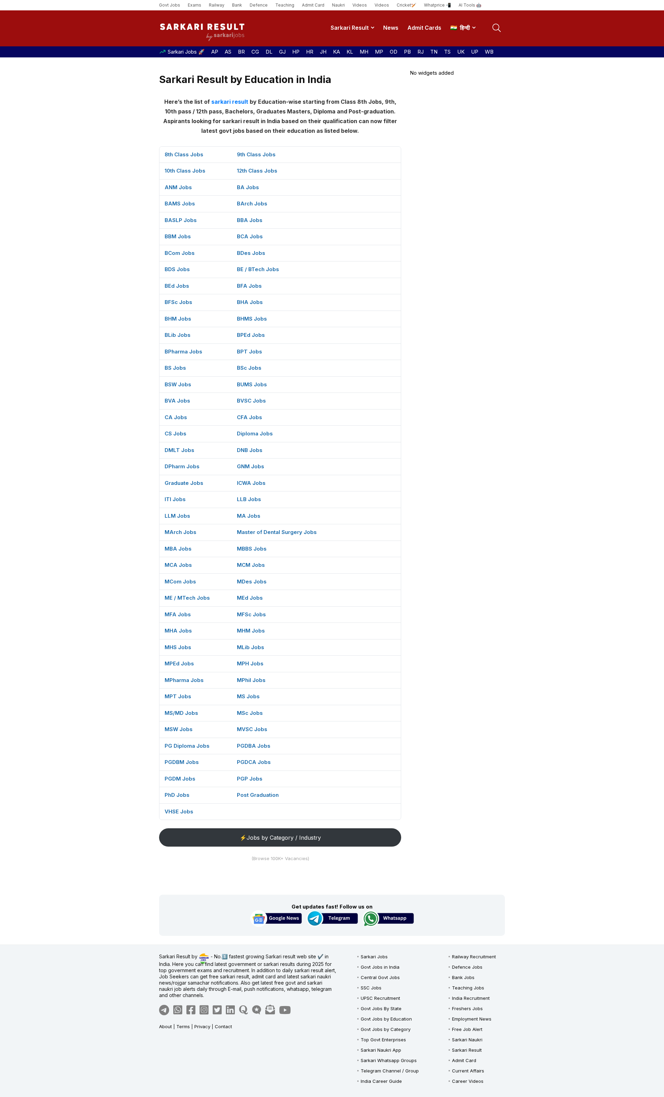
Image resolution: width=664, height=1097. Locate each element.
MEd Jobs (250, 597)
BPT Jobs (249, 351)
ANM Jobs (178, 187)
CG (255, 51)
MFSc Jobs (251, 614)
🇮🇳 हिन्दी (460, 27)
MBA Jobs (178, 548)
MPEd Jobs (179, 663)
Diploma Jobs (255, 433)
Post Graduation (258, 795)
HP (295, 51)
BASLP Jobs (181, 220)
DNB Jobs (249, 450)
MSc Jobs (250, 713)
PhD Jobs (177, 795)
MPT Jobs (178, 696)
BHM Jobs (178, 318)
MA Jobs (248, 516)
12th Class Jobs (257, 170)
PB (407, 51)
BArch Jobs (252, 203)
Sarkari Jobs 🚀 (186, 51)
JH (323, 51)
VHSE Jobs (179, 811)
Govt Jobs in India (380, 967)
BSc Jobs (249, 368)
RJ (420, 51)
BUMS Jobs (252, 384)
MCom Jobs (180, 581)
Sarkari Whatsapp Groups (389, 1060)
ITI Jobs (175, 499)
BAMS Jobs (180, 203)
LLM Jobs (177, 516)
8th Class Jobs (184, 154)
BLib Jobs (178, 335)
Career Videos (467, 1081)
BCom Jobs (180, 253)
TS (447, 51)
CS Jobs (175, 433)
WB (489, 51)
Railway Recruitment (474, 956)
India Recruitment (471, 998)
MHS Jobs (178, 647)
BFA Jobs (249, 286)
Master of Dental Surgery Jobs (277, 532)
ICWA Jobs (251, 483)
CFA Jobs (249, 417)
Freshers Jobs (467, 1008)
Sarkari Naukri (467, 1039)
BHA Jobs (250, 302)
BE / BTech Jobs (258, 269)
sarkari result (229, 101)
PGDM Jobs (180, 778)
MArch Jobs (180, 532)
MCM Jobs (251, 565)
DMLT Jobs (179, 450)
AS (228, 51)
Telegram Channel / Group (390, 1070)
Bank (237, 5)
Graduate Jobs (184, 483)
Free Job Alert (467, 1029)
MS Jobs (248, 696)
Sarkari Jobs (374, 956)
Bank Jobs (463, 977)
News (390, 27)
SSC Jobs (371, 987)
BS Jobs (175, 368)
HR (309, 51)
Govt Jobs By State (381, 1008)
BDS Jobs (177, 269)
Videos (359, 5)
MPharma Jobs (184, 680)
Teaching (284, 5)
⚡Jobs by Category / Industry (280, 837)
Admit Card (313, 5)
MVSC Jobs (252, 729)
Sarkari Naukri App (381, 1050)
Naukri (338, 5)
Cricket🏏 (406, 5)
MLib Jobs (250, 647)
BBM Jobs (178, 236)
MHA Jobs (178, 630)
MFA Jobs (178, 614)
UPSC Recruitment (380, 998)
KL (350, 51)
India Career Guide (381, 1081)
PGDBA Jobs (253, 746)
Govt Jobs (169, 5)
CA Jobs (176, 417)
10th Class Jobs (185, 170)
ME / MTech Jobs (187, 597)
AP (214, 51)
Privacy (202, 1026)
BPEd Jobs (251, 335)
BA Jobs (248, 187)
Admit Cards (424, 27)
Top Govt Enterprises (383, 1039)
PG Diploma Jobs (187, 746)
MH (364, 51)
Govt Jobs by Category (386, 1029)
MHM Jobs (251, 630)
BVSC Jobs (251, 400)
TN (433, 51)
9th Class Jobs (256, 154)
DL (269, 51)
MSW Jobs (179, 729)
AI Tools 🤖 (470, 5)
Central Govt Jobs (380, 977)
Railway (216, 5)
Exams (194, 5)
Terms (183, 1026)
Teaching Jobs (468, 987)
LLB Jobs (249, 499)
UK (460, 51)
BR (241, 51)
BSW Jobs (178, 384)
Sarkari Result (350, 27)
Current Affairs (468, 1070)
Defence (259, 5)
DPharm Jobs (182, 466)
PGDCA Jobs (254, 762)
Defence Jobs (467, 967)
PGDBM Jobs (182, 762)
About (165, 1026)
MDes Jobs (252, 581)
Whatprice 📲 (437, 5)
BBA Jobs (249, 220)
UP (474, 51)
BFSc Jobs (178, 302)
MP (379, 51)
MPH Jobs (250, 663)
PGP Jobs (249, 778)
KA (336, 51)
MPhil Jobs (251, 680)
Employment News (471, 1019)
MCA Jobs (178, 565)
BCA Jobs (250, 236)
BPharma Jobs (183, 351)
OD (393, 51)
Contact (223, 1026)
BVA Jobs (177, 400)
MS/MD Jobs (181, 713)
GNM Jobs (250, 466)
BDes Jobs (251, 253)
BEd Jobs (177, 286)
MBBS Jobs (252, 548)
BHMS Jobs (252, 318)
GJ (282, 51)
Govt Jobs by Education (386, 1019)
